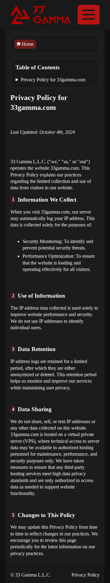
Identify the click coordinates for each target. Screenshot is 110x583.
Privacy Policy (86, 574)
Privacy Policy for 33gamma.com (53, 79)
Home (27, 44)
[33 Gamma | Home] (40, 15)
